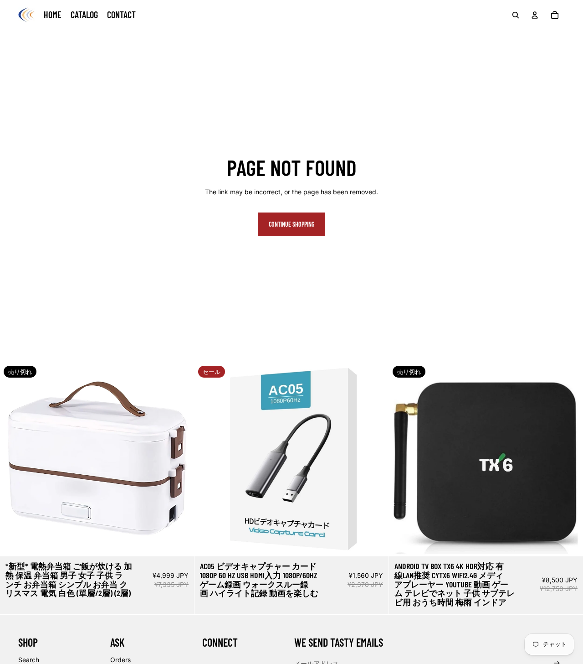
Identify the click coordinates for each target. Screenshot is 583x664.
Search (28, 660)
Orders (120, 660)
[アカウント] (535, 15)
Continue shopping (291, 224)
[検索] (516, 15)
